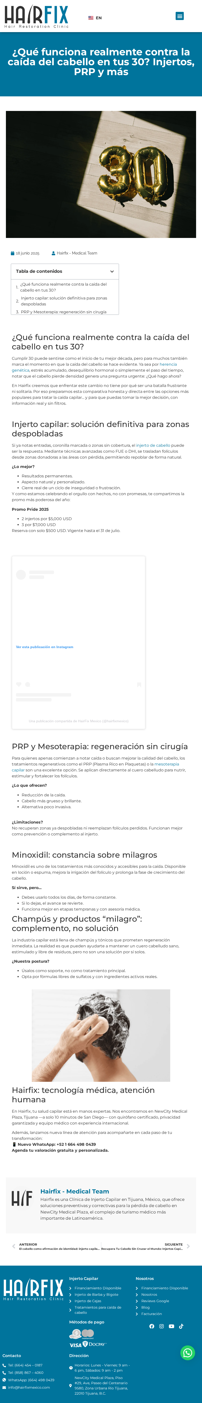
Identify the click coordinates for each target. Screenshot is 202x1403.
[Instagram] (162, 1291)
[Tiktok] (181, 1291)
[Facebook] (152, 1291)
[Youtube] (171, 1291)
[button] (180, 16)
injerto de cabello (153, 410)
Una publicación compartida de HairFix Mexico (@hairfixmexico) (79, 686)
